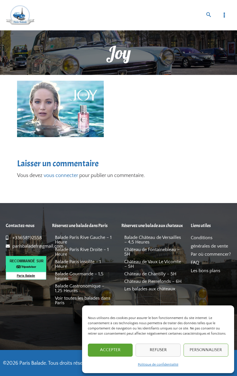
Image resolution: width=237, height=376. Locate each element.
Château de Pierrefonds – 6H (153, 281)
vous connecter (61, 175)
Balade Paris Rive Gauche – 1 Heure (83, 240)
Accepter (110, 349)
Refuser (158, 349)
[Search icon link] (208, 15)
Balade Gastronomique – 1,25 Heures (79, 288)
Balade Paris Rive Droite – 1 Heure (82, 252)
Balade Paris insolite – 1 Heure (78, 264)
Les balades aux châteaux (149, 289)
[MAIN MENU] (224, 15)
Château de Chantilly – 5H (150, 274)
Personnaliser (206, 349)
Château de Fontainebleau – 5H (152, 252)
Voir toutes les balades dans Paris (82, 300)
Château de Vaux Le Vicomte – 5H (152, 264)
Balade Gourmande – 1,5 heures (79, 276)
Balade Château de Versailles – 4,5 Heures (152, 240)
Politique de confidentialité (158, 364)
